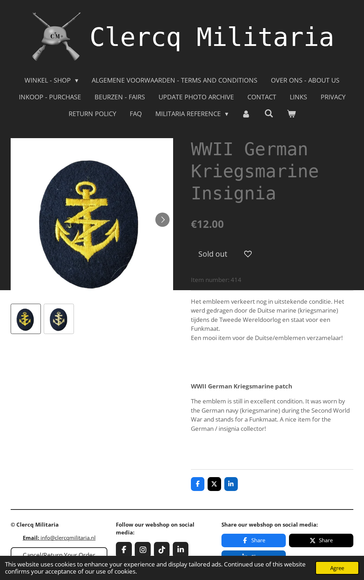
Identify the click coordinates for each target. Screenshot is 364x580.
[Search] (268, 113)
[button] (26, 319)
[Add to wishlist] (248, 253)
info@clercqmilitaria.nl (59, 537)
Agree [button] (337, 567)
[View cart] (291, 113)
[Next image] (162, 220)
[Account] (246, 113)
